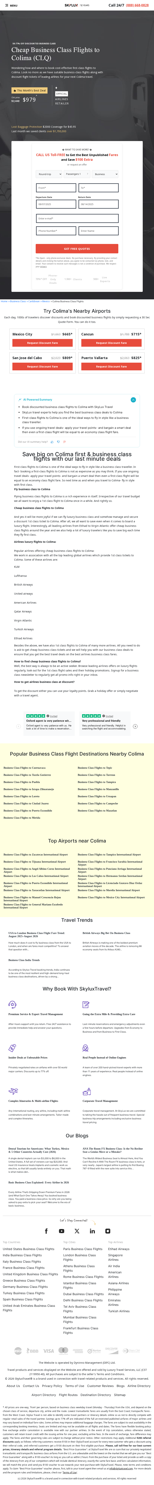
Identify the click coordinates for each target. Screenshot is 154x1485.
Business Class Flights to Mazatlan (97, 810)
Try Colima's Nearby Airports (77, 311)
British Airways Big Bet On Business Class (106, 933)
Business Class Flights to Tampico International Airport (109, 854)
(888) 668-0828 (137, 5)
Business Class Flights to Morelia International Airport (109, 890)
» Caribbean (33, 301)
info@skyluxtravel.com (121, 1468)
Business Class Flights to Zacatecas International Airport (36, 854)
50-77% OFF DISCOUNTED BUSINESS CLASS (34, 43)
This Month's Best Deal (31, 90)
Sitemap (120, 1395)
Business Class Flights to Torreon (96, 775)
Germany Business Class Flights (25, 1287)
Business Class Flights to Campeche (98, 803)
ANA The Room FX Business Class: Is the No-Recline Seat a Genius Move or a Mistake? (113, 1150)
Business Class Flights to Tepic (95, 767)
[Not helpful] (58, 442)
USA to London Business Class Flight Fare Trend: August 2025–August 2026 (36, 935)
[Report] (64, 442)
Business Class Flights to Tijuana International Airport (35, 861)
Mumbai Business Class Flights (79, 1319)
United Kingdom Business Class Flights (30, 1274)
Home (4, 301)
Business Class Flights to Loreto (21, 796)
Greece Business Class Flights (24, 1280)
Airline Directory (139, 1386)
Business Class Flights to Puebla (22, 782)
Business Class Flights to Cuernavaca (24, 767)
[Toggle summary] (133, 399)
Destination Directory (96, 1395)
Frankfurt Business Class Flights (80, 1330)
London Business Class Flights (79, 1257)
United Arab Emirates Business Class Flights (29, 1308)
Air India (114, 1266)
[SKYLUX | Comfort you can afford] (77, 5)
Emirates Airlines (114, 1302)
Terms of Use (74, 1386)
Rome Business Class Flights (83, 1277)
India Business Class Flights (22, 1255)
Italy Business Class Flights (22, 1261)
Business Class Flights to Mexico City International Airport (111, 897)
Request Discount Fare (42, 343)
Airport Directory (44, 1395)
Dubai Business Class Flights (83, 1294)
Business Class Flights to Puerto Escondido (28, 810)
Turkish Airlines (119, 1311)
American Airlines (115, 1274)
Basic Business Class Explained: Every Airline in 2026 (38, 1182)
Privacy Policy (52, 1386)
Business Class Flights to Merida (22, 817)
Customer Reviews (100, 1386)
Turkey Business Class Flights (24, 1293)
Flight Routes (68, 1395)
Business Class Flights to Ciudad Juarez (26, 803)
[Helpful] (52, 442)
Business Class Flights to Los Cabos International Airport (36, 876)
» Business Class (17, 301)
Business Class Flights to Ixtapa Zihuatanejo (29, 789)
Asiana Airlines (118, 1283)
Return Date (84, 197)
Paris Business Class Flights (82, 1249)
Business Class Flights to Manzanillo (98, 789)
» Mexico (45, 301)
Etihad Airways (118, 1249)
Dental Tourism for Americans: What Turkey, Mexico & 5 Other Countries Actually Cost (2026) (38, 1150)
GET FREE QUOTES (77, 249)
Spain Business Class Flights (23, 1299)
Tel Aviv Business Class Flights (79, 1309)
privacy (43, 266)
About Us (13, 1386)
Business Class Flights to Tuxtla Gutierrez (27, 775)
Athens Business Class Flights (79, 1268)
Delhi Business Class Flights (83, 1300)
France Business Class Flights (24, 1268)
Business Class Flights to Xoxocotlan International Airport (37, 890)
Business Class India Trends (24, 960)
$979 (29, 99)
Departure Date (44, 197)
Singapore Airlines (115, 1257)
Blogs (121, 1386)
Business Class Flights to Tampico (97, 782)
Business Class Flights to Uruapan (97, 796)
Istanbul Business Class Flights (79, 1285)
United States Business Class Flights (28, 1249)
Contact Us (31, 1386)
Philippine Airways (115, 1292)
